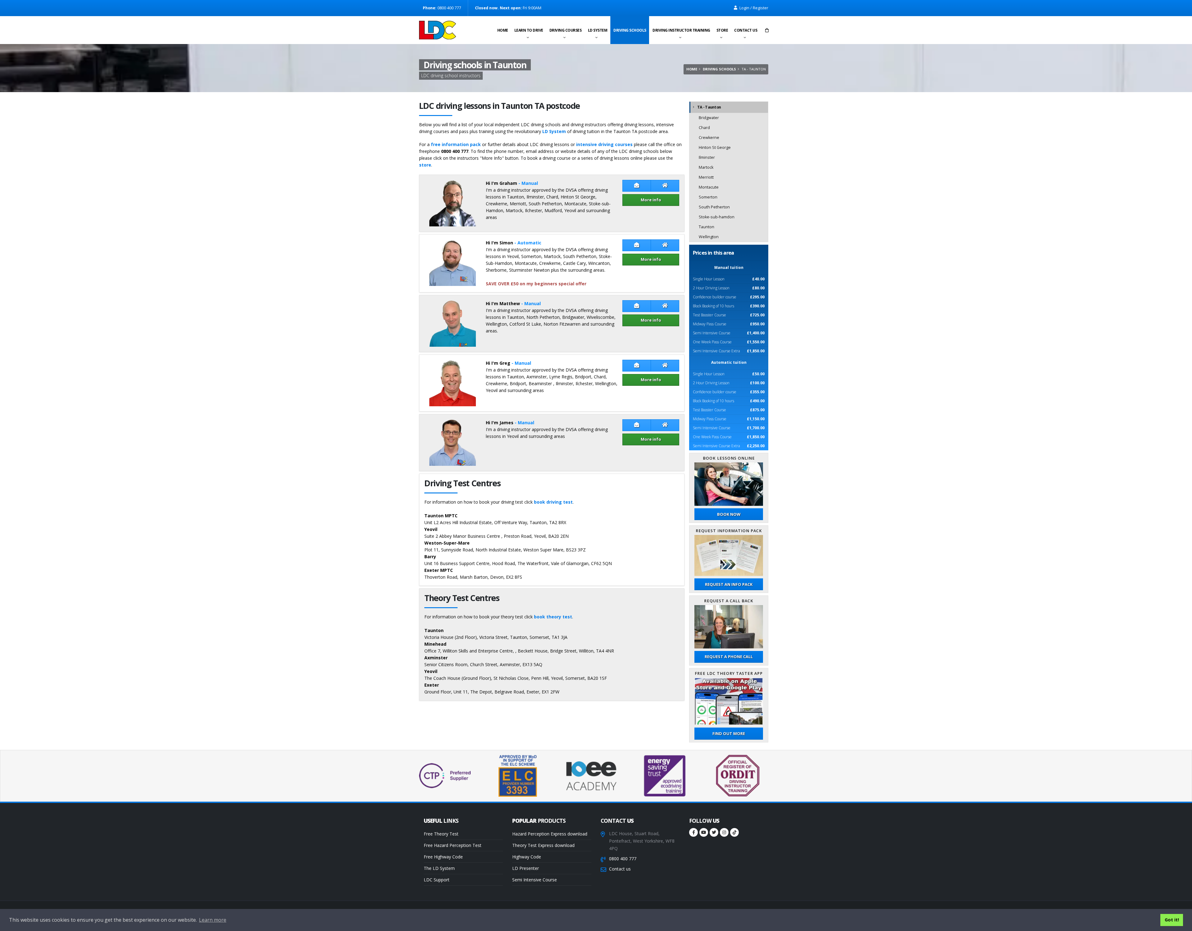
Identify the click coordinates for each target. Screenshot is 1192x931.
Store (722, 30)
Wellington (709, 236)
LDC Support (436, 880)
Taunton (706, 226)
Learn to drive (528, 30)
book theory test (553, 617)
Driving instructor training (681, 30)
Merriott (706, 177)
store (425, 165)
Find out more (728, 733)
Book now (728, 514)
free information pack (456, 144)
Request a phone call (729, 656)
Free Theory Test (441, 834)
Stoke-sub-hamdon (716, 217)
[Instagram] (724, 832)
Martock (706, 167)
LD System (597, 30)
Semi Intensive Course (534, 880)
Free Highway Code (443, 857)
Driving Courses (565, 30)
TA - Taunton (709, 107)
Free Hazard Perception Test (452, 845)
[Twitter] (714, 832)
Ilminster (707, 157)
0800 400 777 (622, 859)
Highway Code (526, 857)
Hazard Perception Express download (549, 834)
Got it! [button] (1172, 920)
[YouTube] (703, 832)
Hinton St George (715, 147)
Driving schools (629, 30)
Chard (704, 127)
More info (651, 200)
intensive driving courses (604, 144)
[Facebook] (693, 832)
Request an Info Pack (728, 584)
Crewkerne (709, 137)
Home (502, 30)
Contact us (745, 30)
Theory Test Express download (543, 845)
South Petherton (714, 207)
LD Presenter (525, 868)
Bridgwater (709, 117)
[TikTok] (734, 832)
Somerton (708, 197)
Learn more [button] (212, 919)
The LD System (439, 868)
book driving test (553, 502)
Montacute (709, 187)
